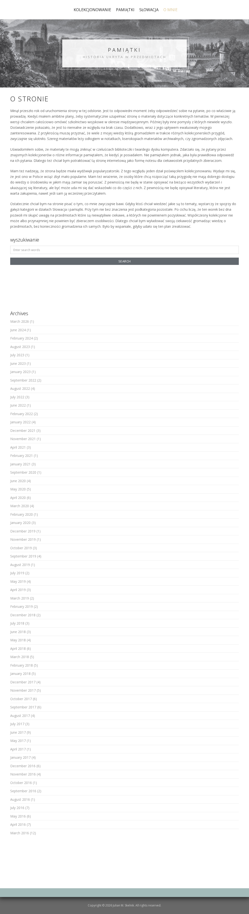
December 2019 (23, 531)
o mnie (170, 9)
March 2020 (19, 506)
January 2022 (20, 422)
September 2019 (23, 556)
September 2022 (23, 380)
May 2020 (18, 489)
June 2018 (18, 631)
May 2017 (18, 740)
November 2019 (23, 539)
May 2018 (18, 640)
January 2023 (20, 371)
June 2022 (18, 405)
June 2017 (18, 732)
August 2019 (20, 564)
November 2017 (23, 690)
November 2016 (23, 774)
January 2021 (20, 464)
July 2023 (17, 355)
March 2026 (19, 321)
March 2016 (19, 833)
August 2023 (20, 346)
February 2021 (21, 455)
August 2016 (20, 799)
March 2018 (19, 656)
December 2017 (23, 682)
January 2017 (20, 757)
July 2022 (17, 397)
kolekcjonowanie (92, 9)
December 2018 (23, 615)
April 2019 (18, 589)
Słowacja (149, 9)
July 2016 (17, 807)
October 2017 (21, 698)
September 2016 (23, 791)
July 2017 (17, 724)
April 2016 (18, 824)
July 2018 (17, 623)
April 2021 (18, 447)
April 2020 (18, 497)
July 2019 (17, 573)
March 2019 (19, 598)
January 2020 (20, 522)
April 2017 (18, 749)
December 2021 (23, 430)
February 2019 (21, 606)
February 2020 (21, 514)
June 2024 (18, 330)
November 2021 (23, 438)
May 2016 (18, 816)
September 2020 (23, 472)
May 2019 (18, 581)
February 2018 (21, 665)
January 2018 (20, 673)
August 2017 (20, 715)
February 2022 (21, 413)
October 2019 (21, 548)
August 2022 (20, 388)
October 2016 (21, 782)
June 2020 (18, 481)
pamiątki (125, 9)
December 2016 (23, 766)
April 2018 (18, 648)
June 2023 (18, 363)
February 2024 (21, 338)
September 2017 (23, 707)
